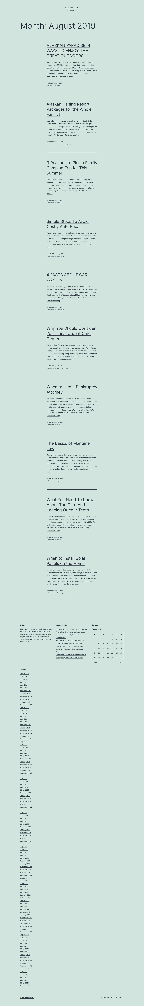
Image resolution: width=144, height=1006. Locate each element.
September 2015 (26, 923)
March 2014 (24, 949)
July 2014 (23, 937)
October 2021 (25, 838)
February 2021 (25, 861)
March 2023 (24, 790)
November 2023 (26, 767)
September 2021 (26, 841)
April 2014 (23, 946)
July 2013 (23, 972)
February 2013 (25, 986)
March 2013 (24, 983)
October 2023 (25, 770)
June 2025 (24, 713)
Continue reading (66, 76)
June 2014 (24, 940)
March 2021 (24, 858)
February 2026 (25, 691)
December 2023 (26, 764)
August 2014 (24, 935)
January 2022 (25, 830)
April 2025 (24, 719)
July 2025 (23, 710)
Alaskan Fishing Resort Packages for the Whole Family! (69, 109)
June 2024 (24, 747)
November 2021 (26, 835)
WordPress (119, 997)
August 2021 (24, 844)
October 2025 (25, 702)
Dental (59, 539)
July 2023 (23, 779)
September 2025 (26, 705)
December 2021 (25, 832)
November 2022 (26, 801)
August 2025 (24, 708)
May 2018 (23, 903)
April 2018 (23, 906)
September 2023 (26, 773)
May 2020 (23, 886)
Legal (58, 424)
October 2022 (25, 804)
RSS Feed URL (72, 7)
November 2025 (26, 699)
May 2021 (23, 852)
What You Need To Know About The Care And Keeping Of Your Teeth (70, 504)
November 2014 (26, 926)
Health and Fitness (62, 368)
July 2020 (23, 881)
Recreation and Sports (64, 144)
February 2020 (25, 895)
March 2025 (24, 722)
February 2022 (25, 827)
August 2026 (24, 674)
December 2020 (26, 867)
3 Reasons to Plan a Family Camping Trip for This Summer (72, 167)
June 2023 (24, 781)
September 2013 (26, 966)
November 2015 (26, 918)
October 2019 (25, 898)
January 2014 (25, 955)
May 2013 (23, 977)
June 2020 (24, 884)
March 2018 (24, 909)
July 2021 (23, 847)
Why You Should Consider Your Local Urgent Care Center (71, 333)
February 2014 (25, 952)
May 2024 (24, 750)
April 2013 (23, 980)
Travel (58, 85)
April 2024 (24, 753)
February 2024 (25, 759)
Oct (120, 662)
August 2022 (24, 810)
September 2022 (26, 807)
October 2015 (25, 920)
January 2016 (25, 915)
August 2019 (24, 901)
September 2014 (26, 932)
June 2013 (24, 974)
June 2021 (24, 850)
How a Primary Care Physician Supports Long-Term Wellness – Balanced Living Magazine (70, 649)
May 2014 (23, 943)
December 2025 (26, 696)
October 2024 (25, 736)
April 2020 (24, 889)
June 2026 (24, 679)
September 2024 (26, 739)
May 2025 (23, 716)
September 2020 (26, 875)
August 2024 (24, 742)
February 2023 (25, 793)
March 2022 (24, 824)
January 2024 (25, 762)
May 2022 (23, 818)
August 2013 (24, 969)
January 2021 (25, 864)
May (95, 662)
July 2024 (23, 744)
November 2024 (26, 733)
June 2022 (24, 815)
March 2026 (24, 688)
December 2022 (26, 798)
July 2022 (23, 813)
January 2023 (25, 796)
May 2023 (23, 784)
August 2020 (24, 878)
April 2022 (24, 821)
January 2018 (25, 912)
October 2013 (25, 963)
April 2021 (23, 855)
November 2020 (26, 869)
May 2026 (23, 682)
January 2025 (25, 727)
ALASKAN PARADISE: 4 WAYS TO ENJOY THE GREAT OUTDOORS (68, 50)
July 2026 (23, 676)
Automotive (60, 256)
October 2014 (25, 929)
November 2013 (26, 960)
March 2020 (24, 892)
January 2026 (25, 693)
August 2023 (24, 776)
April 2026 (24, 685)
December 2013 (25, 957)
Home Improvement (63, 593)
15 (108, 648)
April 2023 (24, 787)
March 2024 (24, 756)
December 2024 (26, 730)
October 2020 (25, 872)
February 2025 (25, 725)
